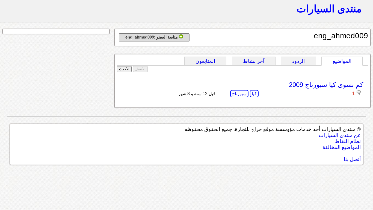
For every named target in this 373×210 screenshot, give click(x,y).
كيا (254, 93)
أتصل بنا (352, 159)
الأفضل (140, 69)
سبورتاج (239, 93)
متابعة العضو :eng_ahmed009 (152, 37)
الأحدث (124, 69)
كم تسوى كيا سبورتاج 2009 (326, 84)
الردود (298, 61)
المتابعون (205, 61)
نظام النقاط (348, 141)
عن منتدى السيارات (340, 135)
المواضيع (342, 61)
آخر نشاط (253, 61)
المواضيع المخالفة (341, 147)
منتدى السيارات (329, 8)
